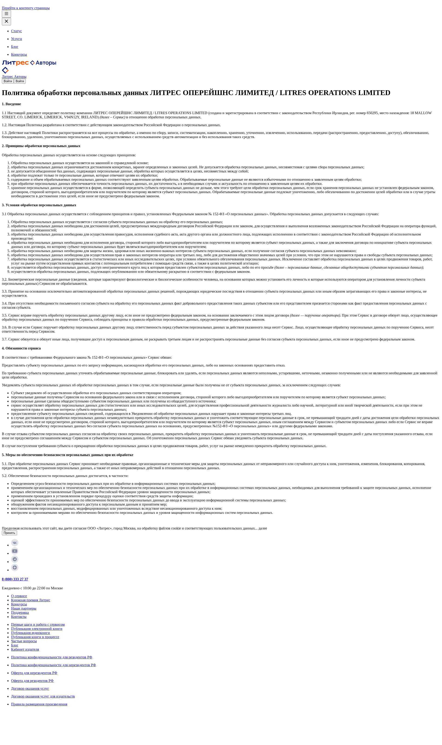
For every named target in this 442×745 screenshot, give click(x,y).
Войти (8, 81)
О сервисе (19, 596)
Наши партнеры (23, 608)
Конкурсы (19, 604)
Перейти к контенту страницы (26, 8)
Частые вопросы (24, 641)
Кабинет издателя (25, 649)
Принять (9, 533)
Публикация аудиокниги (30, 633)
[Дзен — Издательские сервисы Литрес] (14, 570)
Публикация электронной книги (36, 629)
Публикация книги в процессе (35, 637)
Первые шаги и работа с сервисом (38, 624)
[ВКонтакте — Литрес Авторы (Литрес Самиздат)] (14, 545)
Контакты (18, 617)
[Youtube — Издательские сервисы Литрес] (14, 553)
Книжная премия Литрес (30, 600)
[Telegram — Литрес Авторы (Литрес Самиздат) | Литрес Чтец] (14, 562)
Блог (14, 645)
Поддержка (20, 612)
